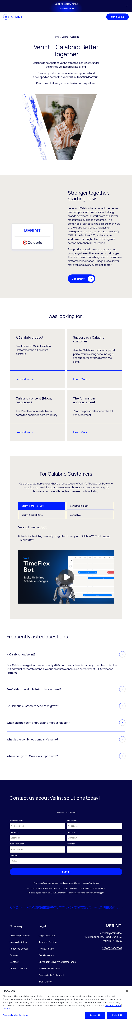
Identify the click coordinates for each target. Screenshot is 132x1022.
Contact (14, 961)
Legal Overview (47, 935)
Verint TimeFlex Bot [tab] (32, 505)
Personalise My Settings (15, 1014)
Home (57, 36)
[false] (126, 991)
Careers (14, 955)
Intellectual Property (49, 968)
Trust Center (45, 981)
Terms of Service (92, 893)
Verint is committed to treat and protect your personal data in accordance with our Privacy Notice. (66, 888)
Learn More (23, 379)
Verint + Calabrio (70, 36)
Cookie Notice (46, 955)
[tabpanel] (66, 564)
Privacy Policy (76, 893)
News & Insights (18, 942)
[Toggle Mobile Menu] (6, 17)
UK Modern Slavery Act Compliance (57, 961)
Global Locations (19, 968)
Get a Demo (117, 16)
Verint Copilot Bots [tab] (32, 514)
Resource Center (19, 948)
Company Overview (20, 935)
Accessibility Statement (51, 975)
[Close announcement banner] (126, 6)
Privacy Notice (46, 948)
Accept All (95, 1015)
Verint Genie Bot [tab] (79, 505)
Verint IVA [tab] (75, 514)
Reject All (117, 1015)
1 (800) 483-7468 (112, 948)
